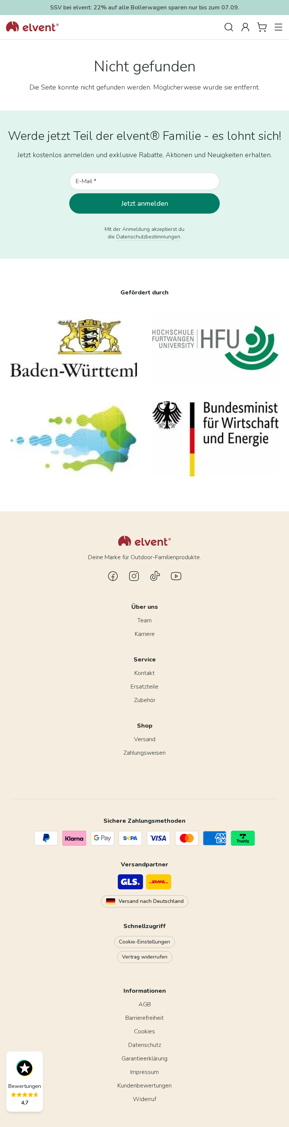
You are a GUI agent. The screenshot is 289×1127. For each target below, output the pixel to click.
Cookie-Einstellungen (144, 941)
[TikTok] (155, 576)
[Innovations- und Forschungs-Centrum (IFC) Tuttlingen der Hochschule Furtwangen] (73, 438)
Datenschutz (144, 1045)
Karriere (145, 634)
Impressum (144, 1072)
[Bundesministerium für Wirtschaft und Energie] (215, 438)
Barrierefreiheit (144, 1018)
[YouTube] (176, 576)
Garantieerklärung (144, 1058)
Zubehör (144, 700)
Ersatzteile (144, 686)
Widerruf (144, 1099)
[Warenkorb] (261, 27)
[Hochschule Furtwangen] (215, 347)
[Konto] (245, 27)
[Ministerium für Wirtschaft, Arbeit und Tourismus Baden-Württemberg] (73, 347)
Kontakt (144, 673)
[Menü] (278, 27)
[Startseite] (32, 27)
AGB (144, 1004)
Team (144, 620)
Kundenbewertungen (144, 1085)
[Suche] (228, 27)
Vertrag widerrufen (144, 956)
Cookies (144, 1031)
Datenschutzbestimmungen (148, 236)
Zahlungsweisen (144, 753)
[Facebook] (113, 576)
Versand (144, 739)
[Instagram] (134, 576)
